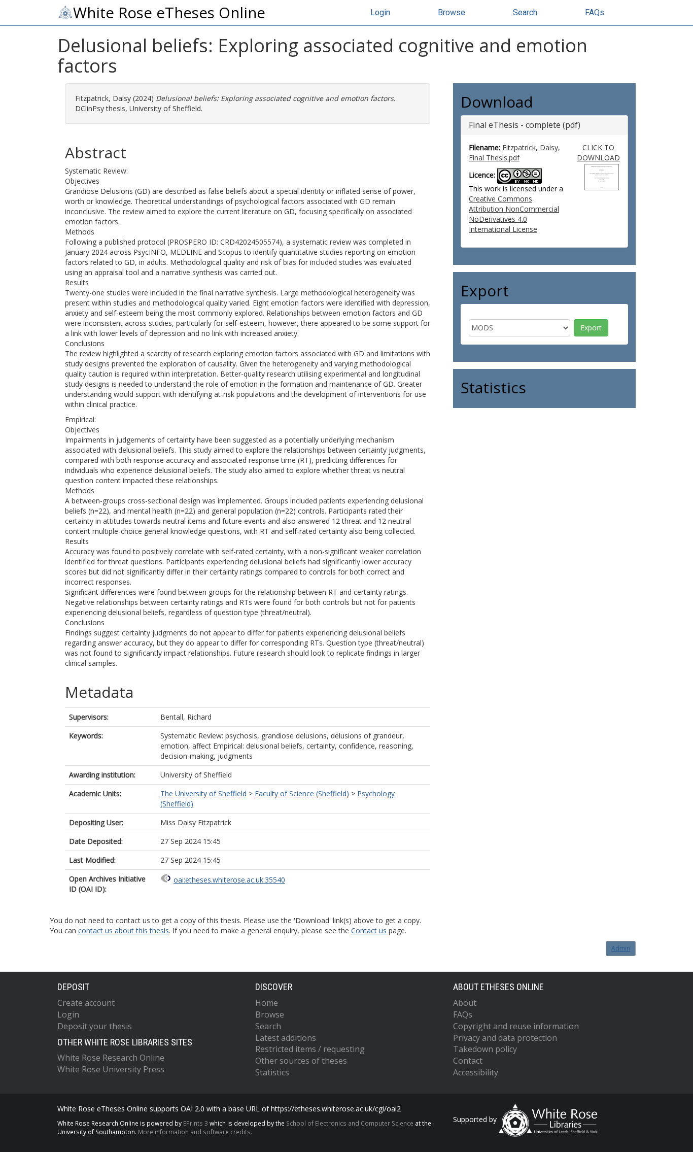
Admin (620, 948)
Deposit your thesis (94, 1026)
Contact (467, 1060)
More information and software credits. (195, 1132)
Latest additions (285, 1037)
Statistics (272, 1072)
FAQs (594, 12)
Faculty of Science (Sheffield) (302, 793)
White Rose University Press (110, 1069)
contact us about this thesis (123, 930)
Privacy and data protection (505, 1037)
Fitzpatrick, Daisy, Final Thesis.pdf (514, 152)
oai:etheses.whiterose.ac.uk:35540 (229, 880)
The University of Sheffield (203, 793)
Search (525, 12)
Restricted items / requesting (310, 1049)
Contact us (369, 930)
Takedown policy (485, 1049)
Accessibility (475, 1072)
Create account (86, 1002)
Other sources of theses (301, 1060)
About (464, 1002)
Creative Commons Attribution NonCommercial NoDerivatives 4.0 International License (514, 214)
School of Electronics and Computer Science (349, 1123)
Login (380, 12)
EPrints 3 (195, 1123)
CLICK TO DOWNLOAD (598, 152)
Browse (451, 12)
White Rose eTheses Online (169, 13)
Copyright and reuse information (516, 1026)
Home (266, 1002)
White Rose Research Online (110, 1057)
